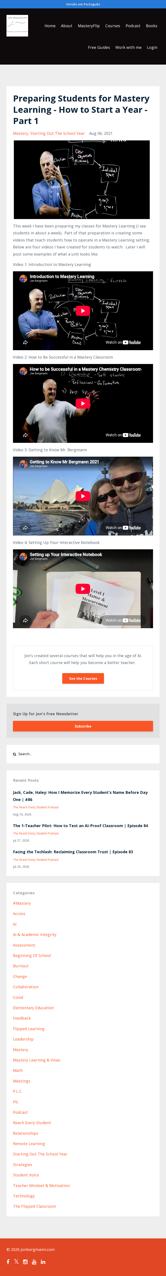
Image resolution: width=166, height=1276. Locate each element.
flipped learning (29, 1028)
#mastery (22, 903)
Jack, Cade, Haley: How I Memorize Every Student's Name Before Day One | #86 (80, 796)
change (20, 976)
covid (18, 997)
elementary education (33, 1007)
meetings (21, 1081)
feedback (22, 1018)
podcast (20, 1112)
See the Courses (83, 678)
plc (15, 1101)
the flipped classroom (34, 1206)
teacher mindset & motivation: (41, 1185)
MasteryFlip (89, 25)
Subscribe (83, 726)
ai (14, 924)
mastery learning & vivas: (37, 1060)
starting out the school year (57, 133)
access (19, 913)
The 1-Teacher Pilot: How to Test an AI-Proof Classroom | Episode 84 (80, 825)
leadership (23, 1039)
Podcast (133, 25)
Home (50, 25)
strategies (22, 1164)
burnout (21, 965)
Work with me (128, 47)
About (66, 25)
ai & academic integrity (34, 934)
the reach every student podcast (36, 807)
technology (24, 1195)
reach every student (32, 1122)
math (18, 1070)
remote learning (29, 1143)
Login (152, 47)
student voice (26, 1174)
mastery (20, 133)
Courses (112, 25)
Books (151, 25)
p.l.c (17, 1091)
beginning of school (32, 955)
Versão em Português (83, 4)
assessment (24, 945)
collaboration (25, 986)
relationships (25, 1133)
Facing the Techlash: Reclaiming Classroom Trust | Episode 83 (73, 851)
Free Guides (99, 47)
